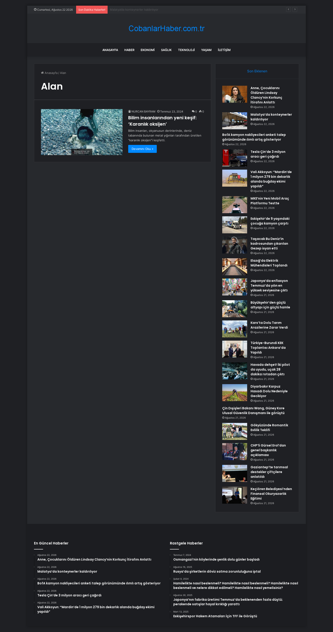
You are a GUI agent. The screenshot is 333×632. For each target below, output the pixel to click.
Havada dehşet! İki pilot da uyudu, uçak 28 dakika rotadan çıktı (270, 369)
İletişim (224, 50)
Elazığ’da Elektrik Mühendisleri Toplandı (269, 263)
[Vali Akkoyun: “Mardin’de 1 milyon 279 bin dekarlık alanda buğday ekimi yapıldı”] (234, 178)
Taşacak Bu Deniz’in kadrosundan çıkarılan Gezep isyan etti (269, 244)
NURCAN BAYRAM (143, 111)
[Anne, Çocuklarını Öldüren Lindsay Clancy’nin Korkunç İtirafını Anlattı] (234, 94)
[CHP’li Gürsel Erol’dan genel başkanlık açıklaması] (234, 451)
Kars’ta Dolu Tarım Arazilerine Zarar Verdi (269, 325)
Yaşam (206, 50)
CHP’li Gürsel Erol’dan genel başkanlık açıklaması (268, 450)
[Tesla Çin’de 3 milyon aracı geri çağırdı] (234, 157)
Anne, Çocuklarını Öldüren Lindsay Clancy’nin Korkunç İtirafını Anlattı (266, 95)
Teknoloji (186, 50)
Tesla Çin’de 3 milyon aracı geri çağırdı (268, 154)
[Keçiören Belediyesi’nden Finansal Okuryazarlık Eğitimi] (234, 495)
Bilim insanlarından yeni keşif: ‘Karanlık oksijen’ (162, 121)
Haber (129, 50)
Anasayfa (110, 50)
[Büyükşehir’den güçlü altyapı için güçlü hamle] (234, 308)
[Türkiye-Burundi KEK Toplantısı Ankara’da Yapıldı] (234, 349)
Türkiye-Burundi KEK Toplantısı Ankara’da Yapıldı (268, 348)
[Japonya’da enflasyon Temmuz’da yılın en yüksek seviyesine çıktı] (234, 286)
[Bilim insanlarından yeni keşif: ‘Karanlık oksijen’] (82, 132)
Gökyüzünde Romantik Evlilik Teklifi (269, 427)
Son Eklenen (257, 71)
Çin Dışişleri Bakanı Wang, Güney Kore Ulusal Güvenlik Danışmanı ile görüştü (253, 410)
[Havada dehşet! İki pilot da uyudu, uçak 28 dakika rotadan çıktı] (234, 370)
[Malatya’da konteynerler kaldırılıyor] (234, 120)
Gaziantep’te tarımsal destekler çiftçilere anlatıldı (269, 472)
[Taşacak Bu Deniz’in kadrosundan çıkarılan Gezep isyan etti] (234, 245)
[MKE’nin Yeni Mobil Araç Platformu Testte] (234, 204)
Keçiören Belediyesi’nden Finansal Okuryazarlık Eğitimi (271, 494)
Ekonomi (148, 50)
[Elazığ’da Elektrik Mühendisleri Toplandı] (234, 266)
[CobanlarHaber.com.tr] (166, 28)
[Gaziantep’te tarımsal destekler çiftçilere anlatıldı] (234, 473)
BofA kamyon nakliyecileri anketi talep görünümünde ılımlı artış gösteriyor (254, 137)
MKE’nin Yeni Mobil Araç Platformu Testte (270, 200)
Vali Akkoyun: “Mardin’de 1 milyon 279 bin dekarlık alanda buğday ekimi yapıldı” (271, 179)
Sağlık (166, 50)
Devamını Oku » (142, 149)
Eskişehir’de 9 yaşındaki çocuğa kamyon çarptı (270, 221)
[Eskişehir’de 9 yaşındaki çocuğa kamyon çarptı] (234, 224)
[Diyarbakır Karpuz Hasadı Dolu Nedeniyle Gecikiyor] (234, 392)
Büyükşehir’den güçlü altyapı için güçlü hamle (270, 305)
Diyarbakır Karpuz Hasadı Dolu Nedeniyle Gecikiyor (269, 391)
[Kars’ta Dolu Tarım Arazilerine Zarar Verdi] (234, 328)
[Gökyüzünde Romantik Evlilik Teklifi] (234, 431)
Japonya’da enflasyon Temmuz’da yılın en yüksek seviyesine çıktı (269, 285)
